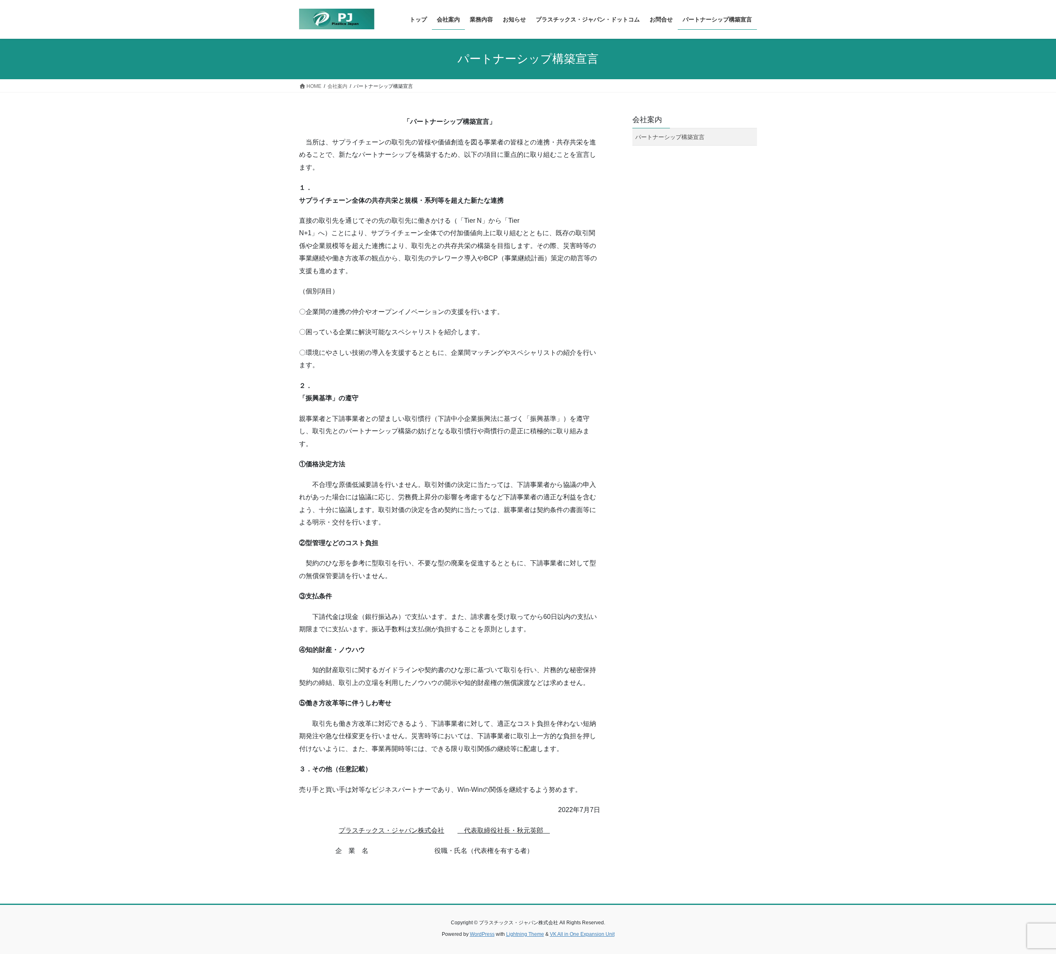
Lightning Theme (525, 934)
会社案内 (647, 120)
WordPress (482, 934)
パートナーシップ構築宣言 (670, 137)
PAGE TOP (1025, 918)
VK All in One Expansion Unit (582, 934)
